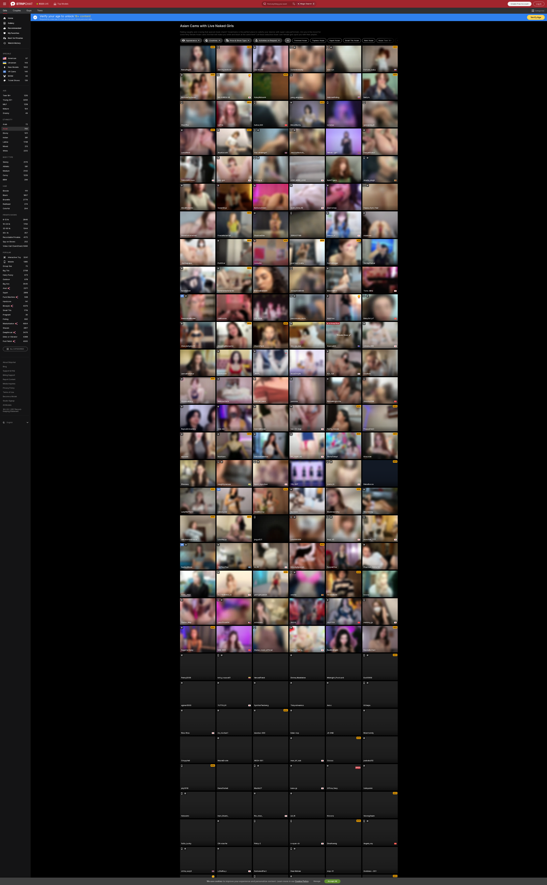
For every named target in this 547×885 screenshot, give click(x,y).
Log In (538, 4)
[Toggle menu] (4, 4)
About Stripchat (9, 362)
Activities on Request (268, 40)
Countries (213, 40)
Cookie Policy (301, 881)
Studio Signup (9, 401)
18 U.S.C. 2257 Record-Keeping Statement (12, 410)
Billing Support (9, 375)
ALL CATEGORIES (17, 349)
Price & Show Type (238, 40)
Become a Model (10, 397)
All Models (7, 405)
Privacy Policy (9, 388)
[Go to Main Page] (21, 4)
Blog (5, 367)
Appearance (191, 40)
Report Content (9, 379)
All (288, 40)
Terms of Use (8, 392)
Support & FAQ (9, 371)
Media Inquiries (9, 384)
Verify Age (536, 17)
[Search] (294, 4)
